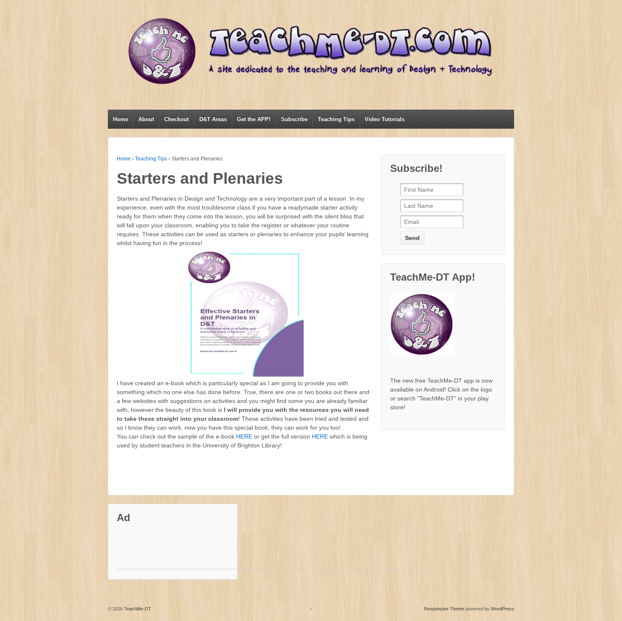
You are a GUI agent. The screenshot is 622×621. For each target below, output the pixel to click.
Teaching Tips (336, 119)
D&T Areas (213, 119)
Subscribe (294, 119)
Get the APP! (253, 119)
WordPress (502, 608)
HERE (244, 436)
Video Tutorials (385, 119)
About (146, 119)
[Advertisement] (271, 550)
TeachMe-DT (137, 608)
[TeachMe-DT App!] (426, 327)
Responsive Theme (444, 608)
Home (120, 119)
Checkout (176, 119)
